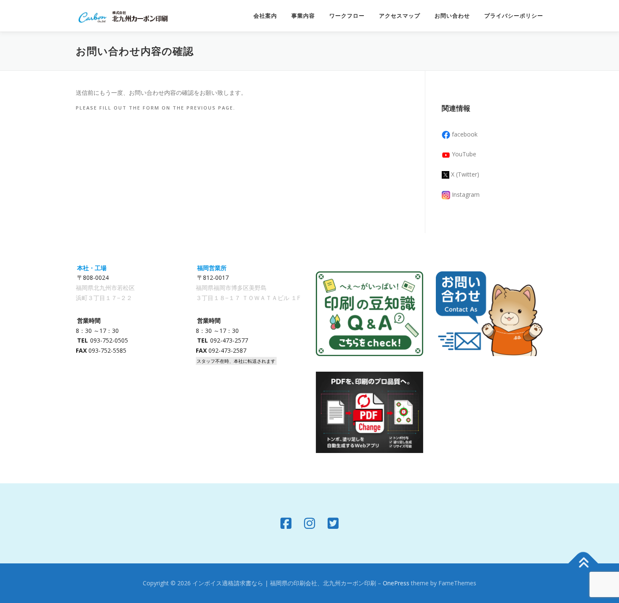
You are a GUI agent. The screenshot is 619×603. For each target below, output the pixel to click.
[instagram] (309, 523)
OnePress (396, 583)
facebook (465, 134)
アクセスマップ (399, 16)
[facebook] (286, 523)
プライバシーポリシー (513, 16)
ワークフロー (347, 16)
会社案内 (265, 16)
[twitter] (333, 523)
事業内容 (303, 16)
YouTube (464, 154)
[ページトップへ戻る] (583, 564)
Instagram (466, 194)
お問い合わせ (452, 16)
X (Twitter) (465, 174)
